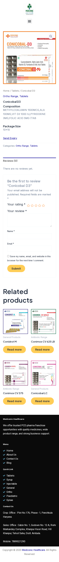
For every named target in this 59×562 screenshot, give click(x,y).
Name (11, 231)
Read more (14, 349)
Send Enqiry (10, 138)
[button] (29, 21)
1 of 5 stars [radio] (28, 205)
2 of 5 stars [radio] (32, 205)
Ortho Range (10, 96)
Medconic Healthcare (33, 550)
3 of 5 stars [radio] (36, 205)
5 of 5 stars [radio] (43, 205)
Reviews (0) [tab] (10, 160)
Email (10, 243)
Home (6, 90)
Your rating (16, 204)
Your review (17, 211)
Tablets (15, 90)
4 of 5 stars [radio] (39, 205)
